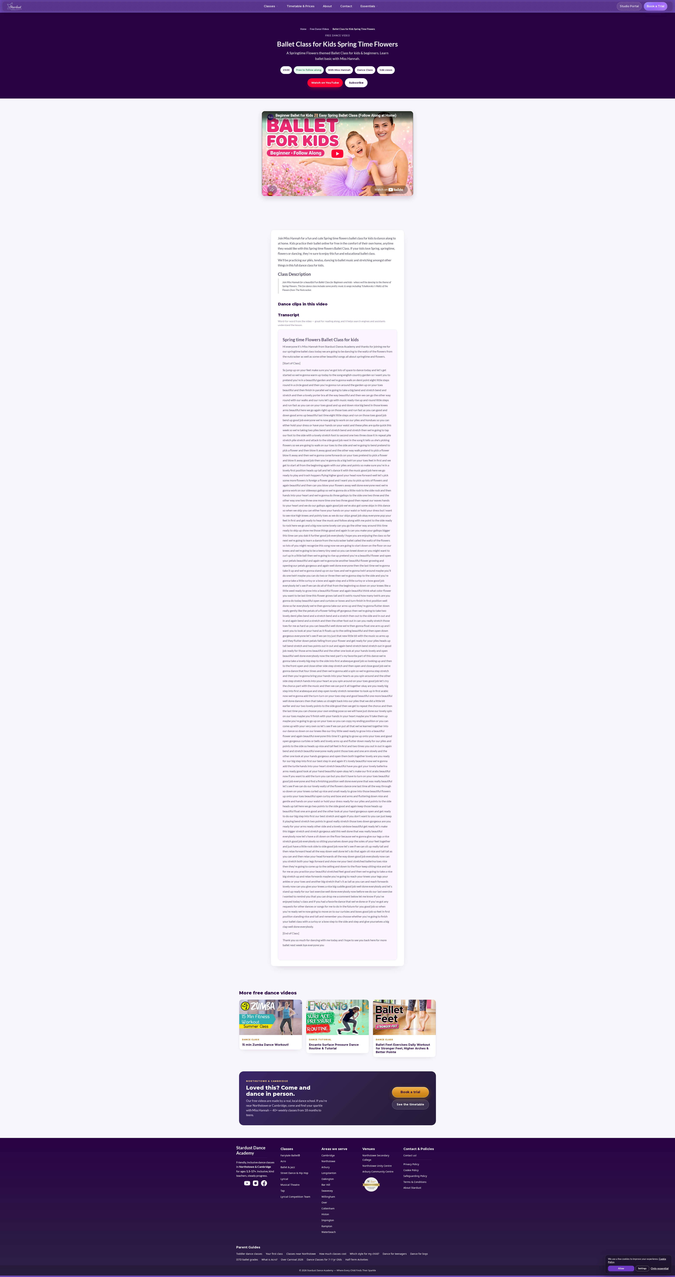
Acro (283, 1161)
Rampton (327, 1226)
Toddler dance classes (249, 1253)
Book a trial (410, 1092)
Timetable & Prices (300, 6)
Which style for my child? (364, 1253)
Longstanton (329, 1173)
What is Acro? (269, 1259)
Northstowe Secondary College (375, 1158)
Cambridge (328, 1155)
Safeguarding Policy (415, 1176)
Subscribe (356, 82)
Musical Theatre (290, 1184)
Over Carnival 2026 (292, 1259)
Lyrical (284, 1179)
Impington (328, 1220)
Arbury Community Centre (377, 1171)
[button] (271, 6)
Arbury (326, 1167)
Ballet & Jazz (288, 1167)
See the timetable (410, 1104)
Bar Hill (326, 1184)
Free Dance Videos (319, 29)
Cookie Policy (411, 1170)
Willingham (328, 1196)
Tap (283, 1190)
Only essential (659, 1268)
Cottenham (328, 1208)
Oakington (328, 1179)
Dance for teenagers (395, 1253)
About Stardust (412, 1187)
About (327, 6)
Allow (621, 1268)
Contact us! (410, 1155)
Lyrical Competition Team (295, 1196)
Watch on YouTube (325, 82)
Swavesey (327, 1190)
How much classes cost (332, 1253)
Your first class (274, 1253)
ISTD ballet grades (247, 1259)
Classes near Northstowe (301, 1253)
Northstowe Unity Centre (377, 1165)
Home (303, 29)
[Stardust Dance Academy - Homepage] (14, 6)
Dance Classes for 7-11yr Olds (324, 1259)
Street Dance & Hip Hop (294, 1173)
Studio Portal (629, 6)
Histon (325, 1214)
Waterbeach (329, 1232)
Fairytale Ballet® (290, 1155)
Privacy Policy (411, 1164)
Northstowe (328, 1161)
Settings (642, 1268)
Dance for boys (419, 1253)
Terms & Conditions (414, 1182)
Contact (346, 6)
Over (324, 1202)
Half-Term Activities (356, 1259)
